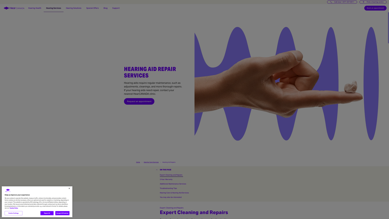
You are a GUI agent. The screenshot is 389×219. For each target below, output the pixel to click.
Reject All (47, 213)
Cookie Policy (14, 208)
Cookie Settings (13, 213)
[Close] (69, 188)
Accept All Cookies (62, 213)
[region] (37, 201)
